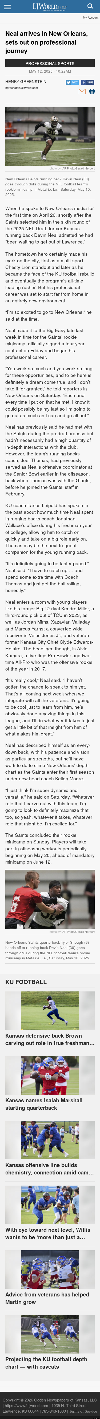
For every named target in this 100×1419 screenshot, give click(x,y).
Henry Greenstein (25, 81)
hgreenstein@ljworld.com (21, 87)
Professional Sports (50, 63)
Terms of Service (83, 1411)
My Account (90, 17)
